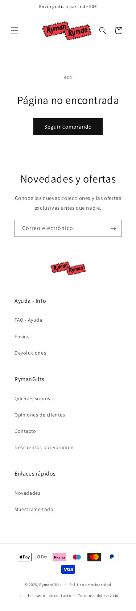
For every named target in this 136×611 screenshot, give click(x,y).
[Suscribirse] (113, 228)
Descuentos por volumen (44, 447)
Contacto (25, 431)
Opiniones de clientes (40, 414)
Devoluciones (30, 353)
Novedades (27, 493)
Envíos (22, 336)
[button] (14, 30)
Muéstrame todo (34, 509)
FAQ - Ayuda (28, 320)
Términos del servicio (98, 595)
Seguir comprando (68, 126)
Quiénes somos (32, 398)
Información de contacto (47, 595)
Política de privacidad (90, 584)
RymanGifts (50, 584)
